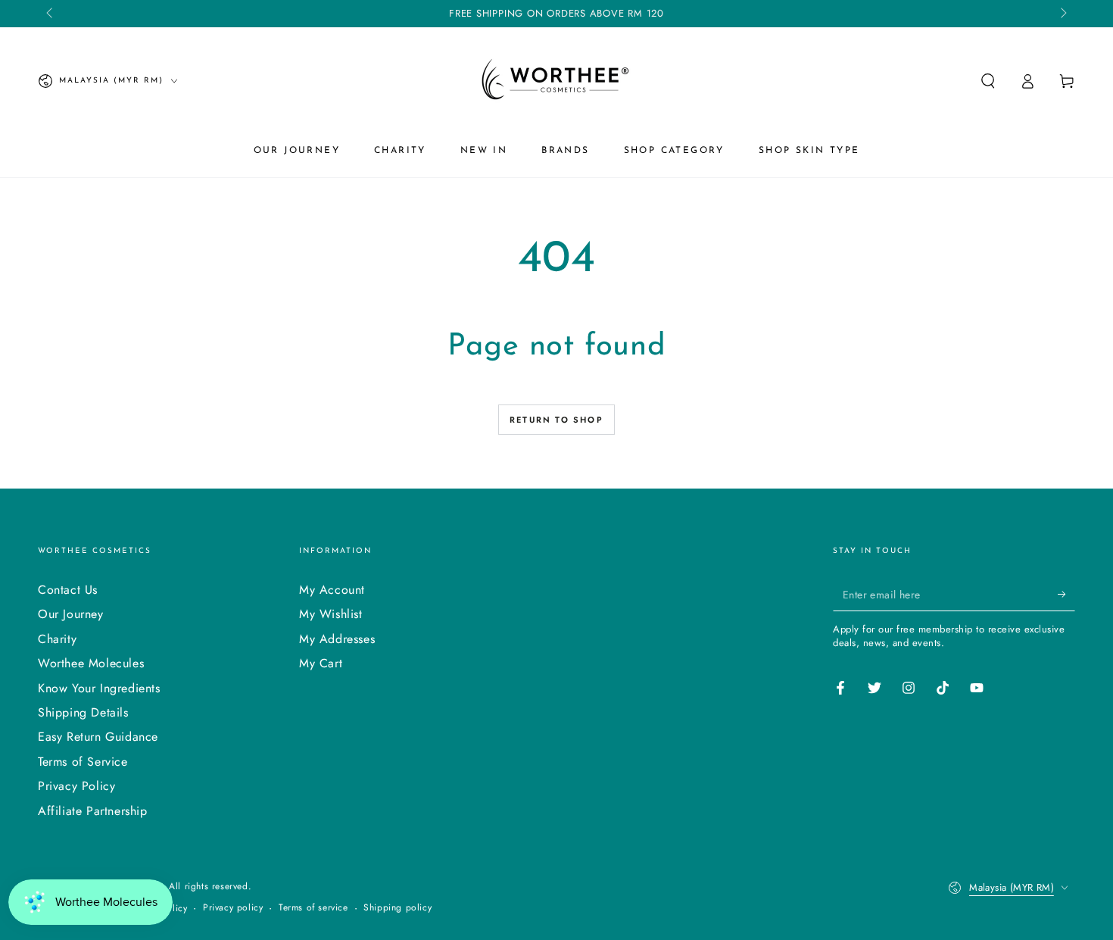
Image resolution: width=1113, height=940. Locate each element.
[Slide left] (51, 13)
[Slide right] (1062, 13)
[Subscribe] (1066, 594)
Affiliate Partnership (93, 811)
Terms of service (313, 907)
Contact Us (68, 589)
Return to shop (556, 420)
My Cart (320, 663)
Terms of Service (83, 761)
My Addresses (337, 639)
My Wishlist (331, 614)
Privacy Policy (76, 786)
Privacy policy (233, 907)
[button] (988, 81)
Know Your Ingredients (99, 688)
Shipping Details (83, 712)
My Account (332, 589)
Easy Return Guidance (98, 736)
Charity (57, 639)
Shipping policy (397, 907)
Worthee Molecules (91, 663)
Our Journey (71, 614)
